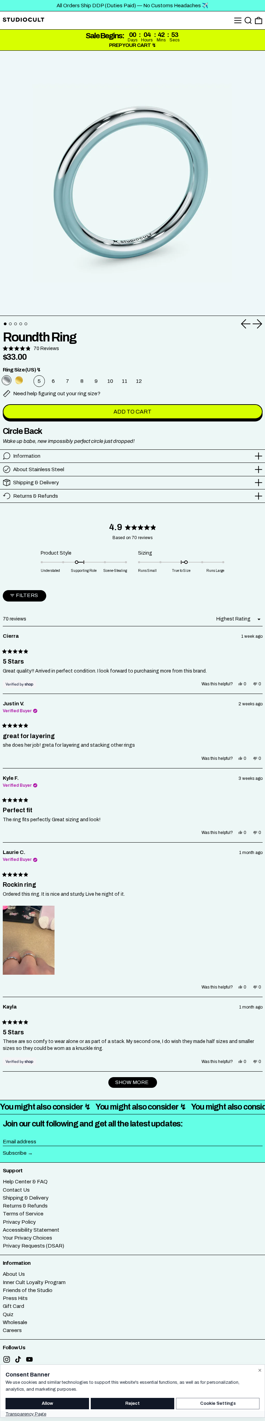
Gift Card (13, 1306)
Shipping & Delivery (26, 1198)
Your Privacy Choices (27, 1238)
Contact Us (16, 1190)
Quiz (8, 1314)
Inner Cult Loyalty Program (34, 1282)
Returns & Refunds (25, 1206)
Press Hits (15, 1298)
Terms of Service (23, 1213)
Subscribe (15, 1153)
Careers (12, 1330)
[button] (248, 20)
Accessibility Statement (31, 1230)
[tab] (5, 323)
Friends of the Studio (27, 1290)
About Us (14, 1274)
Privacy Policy (19, 1222)
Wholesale (15, 1322)
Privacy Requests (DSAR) (33, 1246)
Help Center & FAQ (25, 1181)
